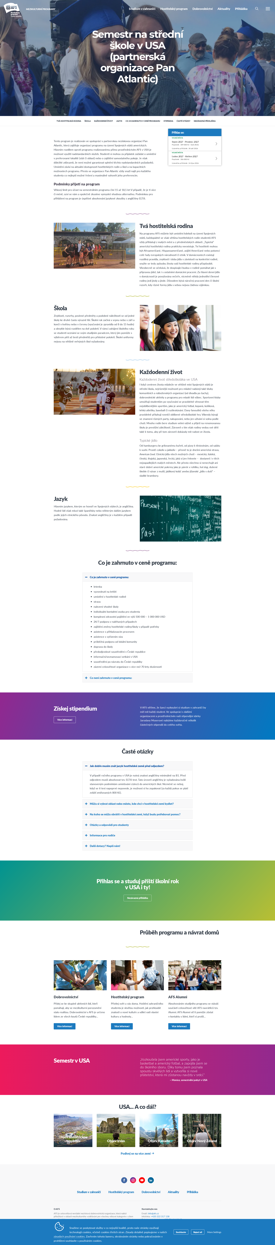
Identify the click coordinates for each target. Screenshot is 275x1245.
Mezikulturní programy (12, 10)
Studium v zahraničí (89, 1192)
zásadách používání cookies (69, 1236)
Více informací (64, 719)
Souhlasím (181, 1232)
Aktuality (173, 1192)
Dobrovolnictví (151, 1192)
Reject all (197, 1232)
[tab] (137, 577)
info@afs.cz (153, 1213)
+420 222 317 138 (160, 1216)
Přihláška (192, 1192)
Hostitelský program (121, 1192)
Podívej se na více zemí (136, 1153)
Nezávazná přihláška (137, 898)
